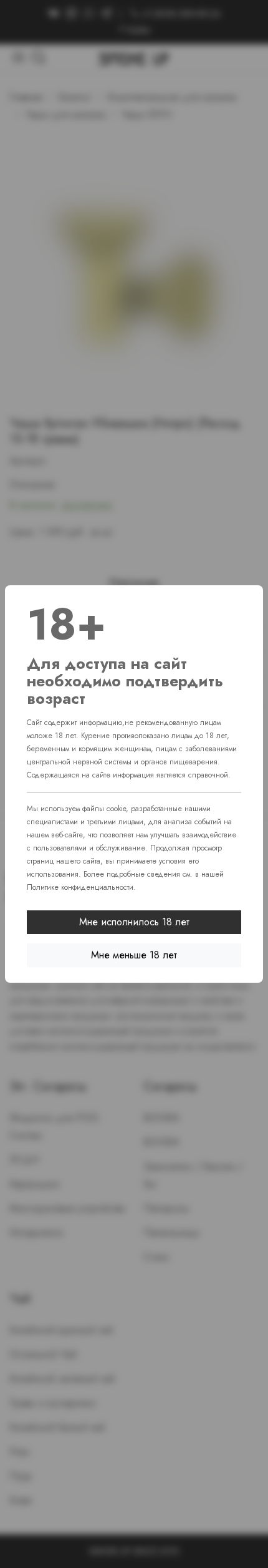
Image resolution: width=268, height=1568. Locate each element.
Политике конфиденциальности (80, 887)
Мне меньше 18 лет (134, 955)
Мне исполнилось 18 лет (134, 922)
